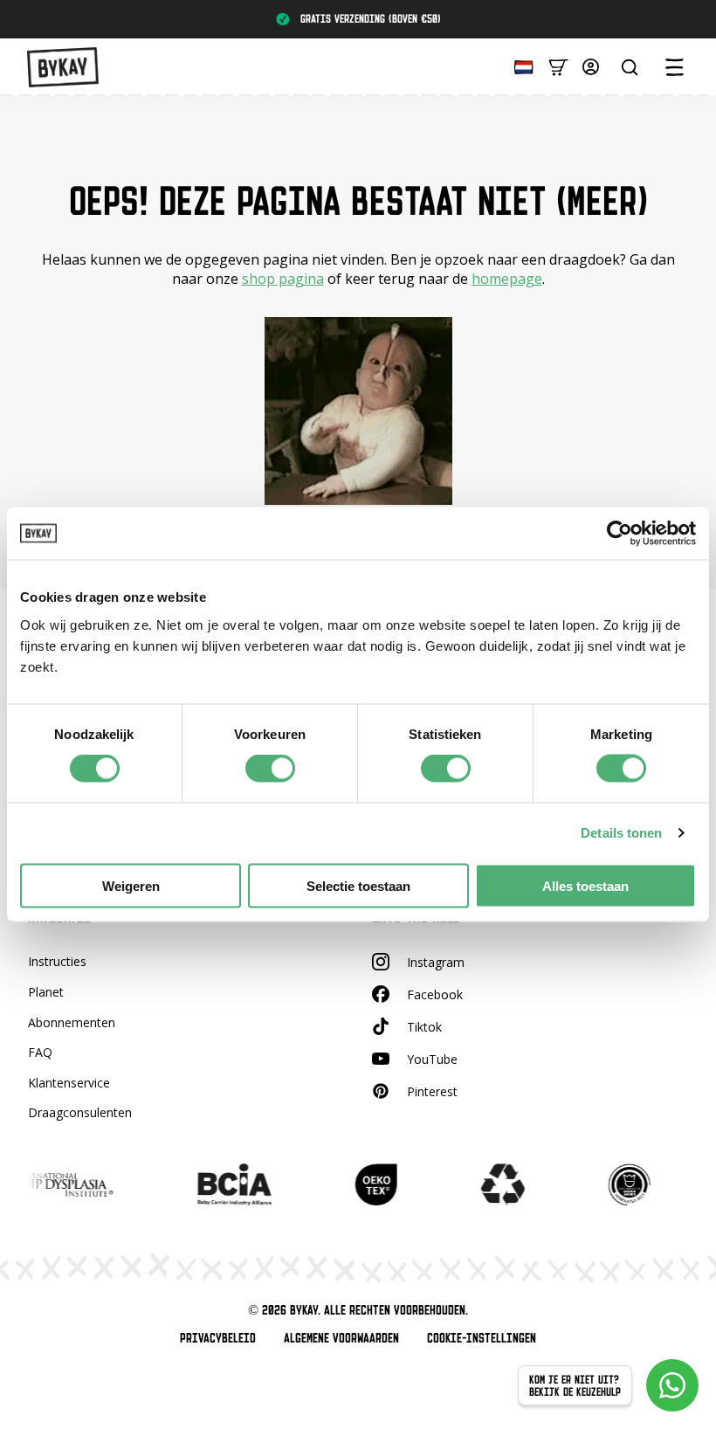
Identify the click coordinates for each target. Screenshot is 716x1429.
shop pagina (283, 278)
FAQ (40, 1052)
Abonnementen (71, 1022)
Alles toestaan (585, 885)
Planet (46, 992)
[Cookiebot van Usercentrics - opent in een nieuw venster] (619, 534)
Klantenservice (69, 1082)
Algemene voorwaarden (341, 1338)
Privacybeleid (218, 1338)
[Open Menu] (674, 67)
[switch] (270, 769)
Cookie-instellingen (481, 1338)
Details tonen (621, 832)
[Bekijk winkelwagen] (558, 66)
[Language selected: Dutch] (519, 66)
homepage (507, 278)
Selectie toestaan (358, 885)
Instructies (57, 961)
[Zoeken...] (629, 67)
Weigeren (131, 885)
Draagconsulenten (80, 1112)
